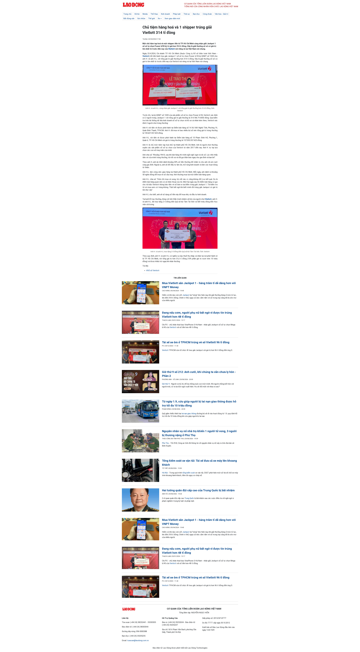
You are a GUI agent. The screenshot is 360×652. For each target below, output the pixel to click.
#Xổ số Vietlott (152, 270)
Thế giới (151, 18)
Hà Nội (165, 473)
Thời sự (187, 14)
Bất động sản (128, 18)
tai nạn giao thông (189, 413)
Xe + (160, 18)
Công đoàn (207, 14)
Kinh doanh (165, 14)
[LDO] (140, 293)
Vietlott (171, 49)
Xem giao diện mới (172, 18)
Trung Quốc (189, 498)
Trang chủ (127, 14)
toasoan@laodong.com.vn (138, 640)
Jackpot (186, 295)
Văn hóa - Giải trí (221, 14)
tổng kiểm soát (188, 473)
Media (145, 14)
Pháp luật (177, 14)
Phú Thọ (165, 443)
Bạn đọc (196, 14)
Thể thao (154, 14)
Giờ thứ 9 (166, 384)
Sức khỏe (141, 18)
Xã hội (137, 14)
